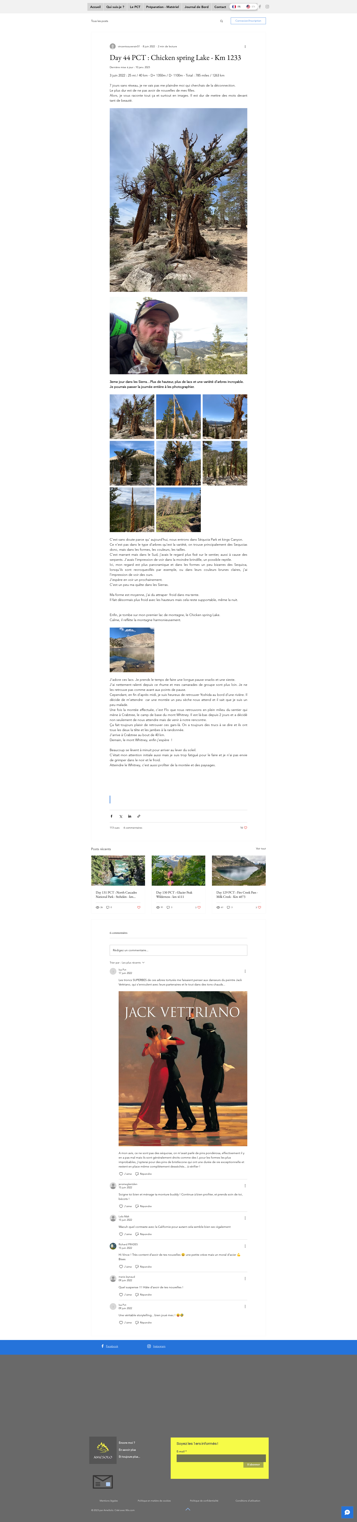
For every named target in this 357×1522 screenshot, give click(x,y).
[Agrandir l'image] (132, 416)
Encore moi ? (127, 1442)
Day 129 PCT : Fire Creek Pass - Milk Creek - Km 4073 (237, 894)
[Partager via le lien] (139, 816)
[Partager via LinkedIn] (129, 816)
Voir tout (261, 848)
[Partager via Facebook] (111, 816)
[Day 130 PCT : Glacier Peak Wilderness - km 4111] (178, 871)
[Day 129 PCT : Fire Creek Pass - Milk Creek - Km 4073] (239, 871)
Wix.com (130, 1510)
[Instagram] (267, 6)
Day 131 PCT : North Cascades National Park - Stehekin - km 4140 (116, 894)
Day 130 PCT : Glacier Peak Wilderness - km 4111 (174, 894)
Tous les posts (99, 21)
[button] (221, 20)
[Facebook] (260, 6)
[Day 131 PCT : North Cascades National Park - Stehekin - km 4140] (118, 871)
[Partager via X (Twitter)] (120, 816)
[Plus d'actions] (245, 46)
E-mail (181, 1451)
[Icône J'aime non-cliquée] (121, 1174)
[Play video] (178, 335)
